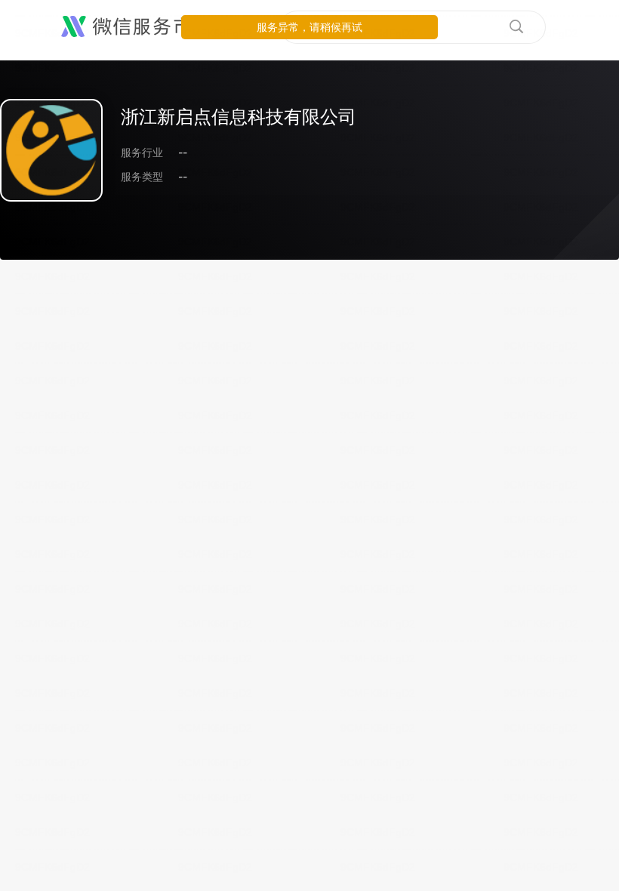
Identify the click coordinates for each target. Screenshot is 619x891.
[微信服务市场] (135, 27)
